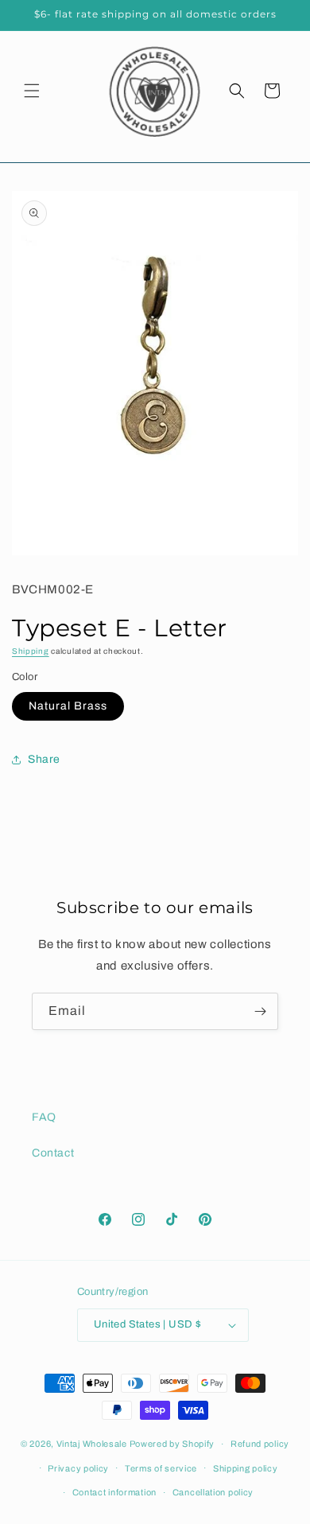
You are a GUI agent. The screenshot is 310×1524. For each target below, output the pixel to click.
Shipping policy (245, 1468)
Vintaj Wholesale (91, 1443)
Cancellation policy (213, 1492)
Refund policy (260, 1443)
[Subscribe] (259, 1011)
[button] (31, 90)
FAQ (44, 1117)
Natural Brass (68, 706)
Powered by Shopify (172, 1443)
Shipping (30, 651)
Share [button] (44, 759)
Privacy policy (78, 1468)
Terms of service (161, 1468)
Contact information (114, 1492)
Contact (53, 1153)
